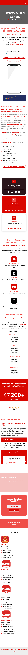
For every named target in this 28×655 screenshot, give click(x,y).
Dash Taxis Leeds (5, 595)
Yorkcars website (16, 132)
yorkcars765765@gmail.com (16, 44)
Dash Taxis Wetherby (6, 620)
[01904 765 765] (6, 463)
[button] (14, 440)
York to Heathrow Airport (19, 116)
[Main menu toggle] (25, 3)
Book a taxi (4, 132)
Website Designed (5, 649)
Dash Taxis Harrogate (7, 569)
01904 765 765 (16, 42)
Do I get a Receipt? (8, 439)
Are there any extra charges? (10, 452)
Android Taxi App (9, 134)
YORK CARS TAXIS (19, 138)
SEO (12, 649)
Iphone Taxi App (19, 134)
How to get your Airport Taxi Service (14, 246)
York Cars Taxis (5, 544)
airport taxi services (6, 116)
